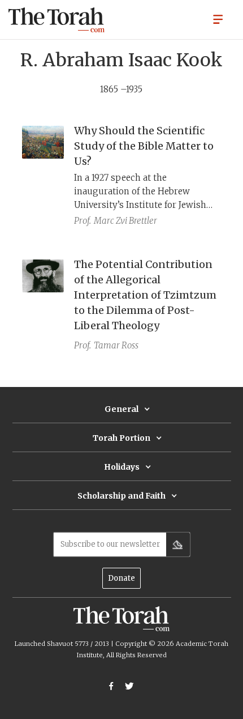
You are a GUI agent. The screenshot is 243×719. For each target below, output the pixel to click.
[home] (56, 20)
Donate (121, 578)
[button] (218, 19)
